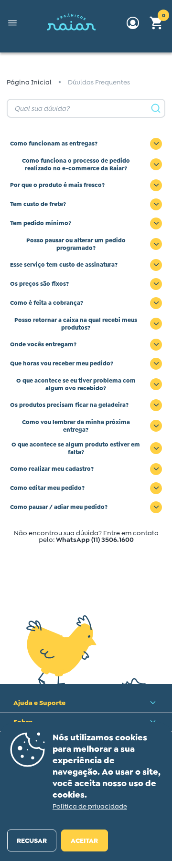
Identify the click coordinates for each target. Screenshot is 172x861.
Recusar (32, 840)
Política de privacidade (90, 806)
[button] (156, 22)
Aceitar (84, 840)
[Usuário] (132, 22)
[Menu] (12, 23)
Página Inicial (29, 82)
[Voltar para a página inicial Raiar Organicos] (71, 22)
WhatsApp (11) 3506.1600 (95, 539)
